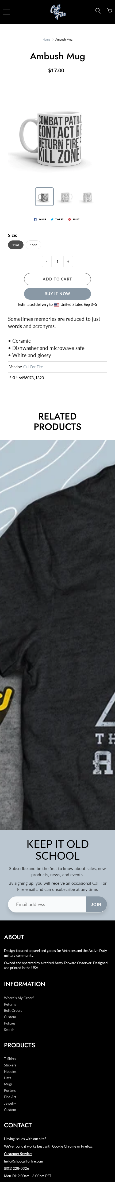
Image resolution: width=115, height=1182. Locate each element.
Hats (7, 1078)
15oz (33, 245)
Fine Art (10, 1097)
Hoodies (10, 1072)
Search (9, 1030)
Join (96, 904)
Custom (10, 1017)
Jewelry (10, 1103)
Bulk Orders (13, 1011)
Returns (10, 1004)
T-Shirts (10, 1059)
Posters (10, 1091)
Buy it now (58, 293)
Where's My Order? (19, 998)
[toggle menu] (6, 12)
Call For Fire (33, 367)
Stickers (10, 1065)
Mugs (8, 1084)
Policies (10, 1023)
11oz (15, 245)
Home (46, 39)
